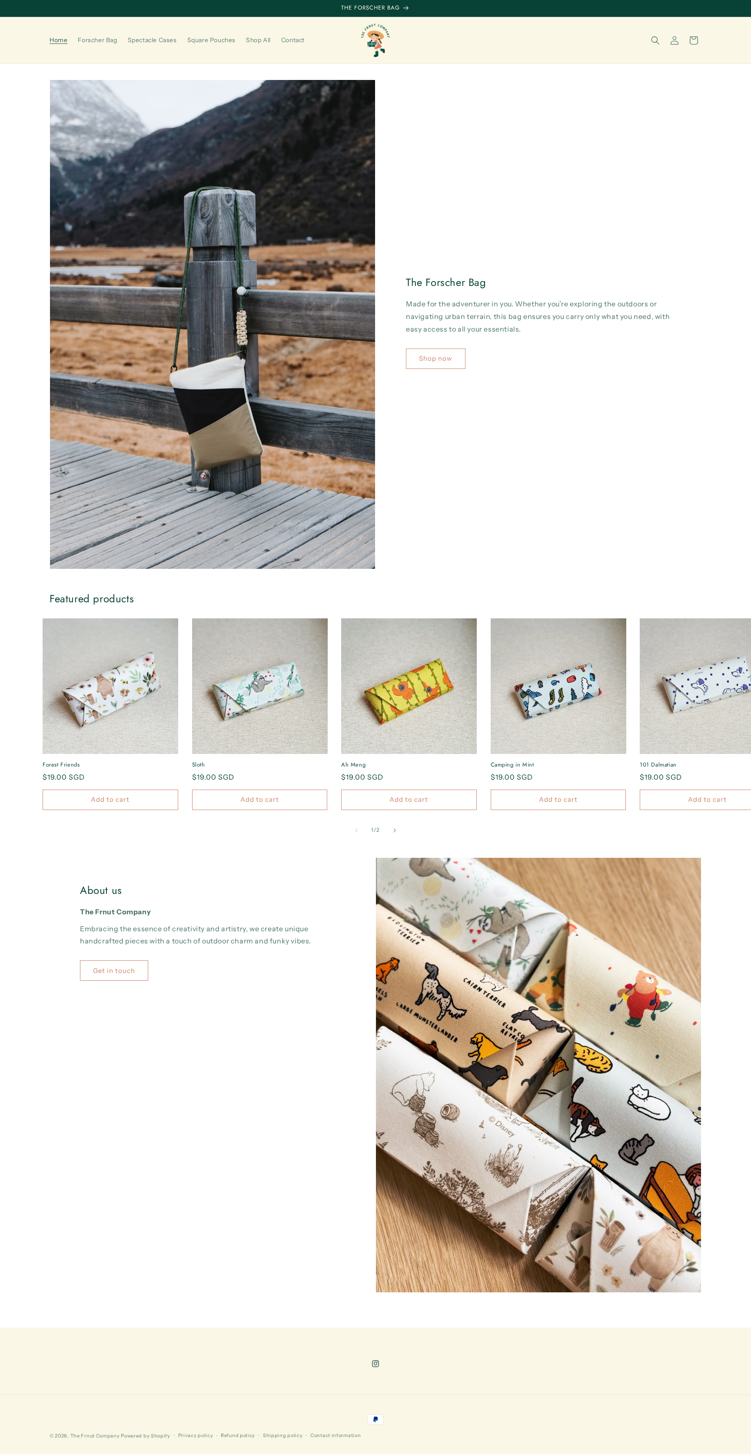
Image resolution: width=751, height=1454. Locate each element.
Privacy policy (195, 1435)
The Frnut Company (95, 1436)
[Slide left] (356, 830)
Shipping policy (283, 1435)
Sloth (198, 765)
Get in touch (114, 970)
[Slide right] (394, 830)
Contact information (335, 1435)
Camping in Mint (512, 765)
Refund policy (238, 1435)
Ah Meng (353, 765)
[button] (655, 40)
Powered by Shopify (145, 1436)
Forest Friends (61, 765)
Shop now (435, 358)
